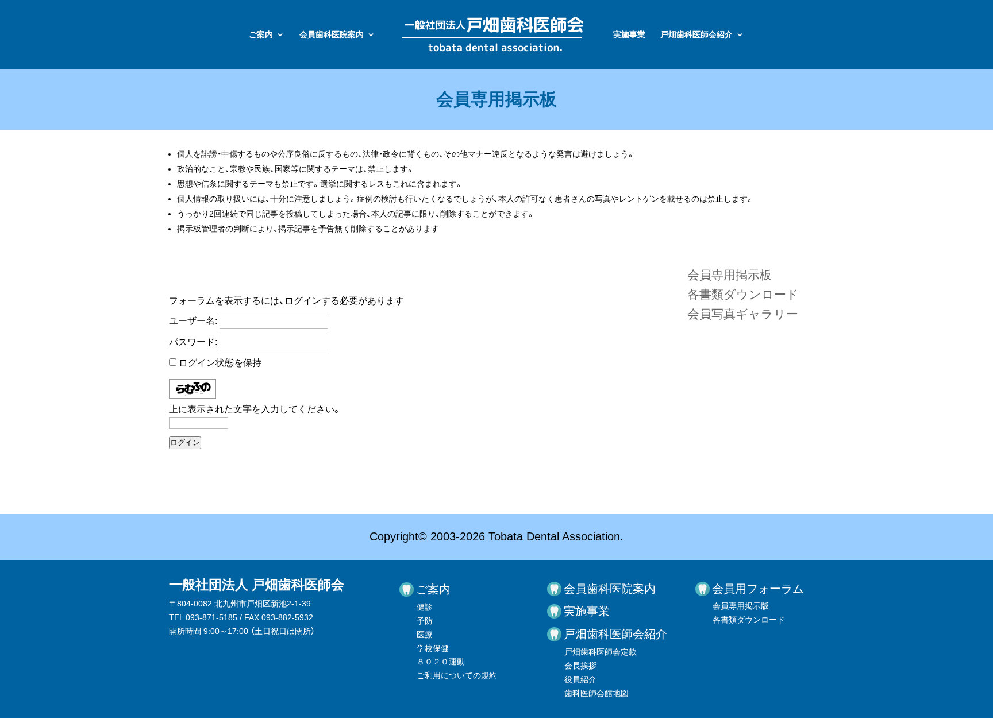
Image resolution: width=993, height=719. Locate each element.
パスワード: (193, 342)
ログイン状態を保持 (220, 363)
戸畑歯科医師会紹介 (696, 34)
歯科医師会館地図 (596, 693)
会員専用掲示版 (741, 605)
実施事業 (629, 34)
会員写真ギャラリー (742, 313)
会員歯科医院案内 (331, 34)
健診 (425, 607)
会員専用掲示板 (729, 274)
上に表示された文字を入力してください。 (255, 409)
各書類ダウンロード (743, 294)
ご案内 (261, 34)
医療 (425, 634)
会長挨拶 (580, 665)
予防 (425, 620)
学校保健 (433, 648)
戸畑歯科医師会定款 (600, 651)
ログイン (185, 442)
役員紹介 (580, 679)
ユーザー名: (193, 321)
